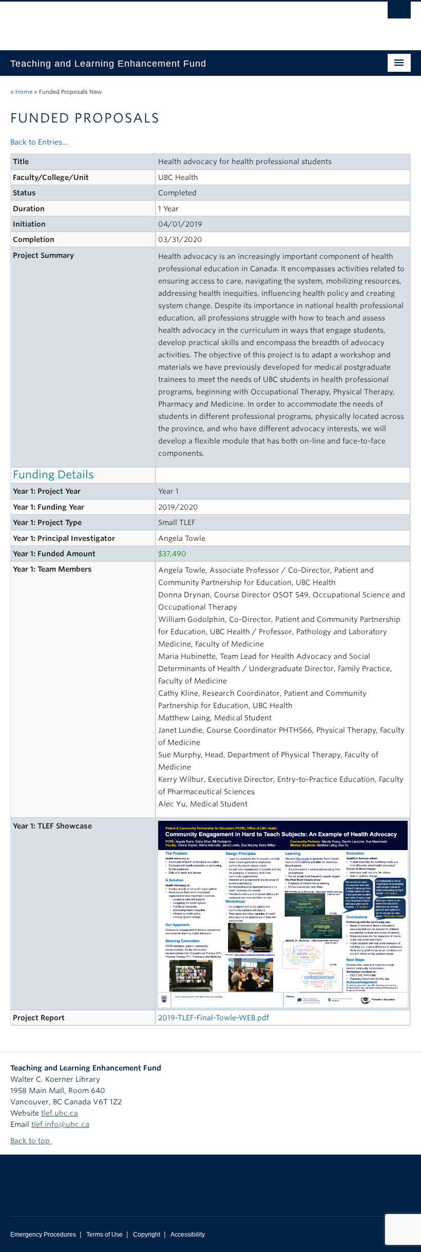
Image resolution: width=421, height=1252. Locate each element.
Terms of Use (104, 1234)
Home (23, 91)
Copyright (146, 1234)
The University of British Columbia (180, 21)
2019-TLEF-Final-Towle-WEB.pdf (213, 1018)
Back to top (31, 1141)
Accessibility (187, 1234)
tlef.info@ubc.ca (60, 1124)
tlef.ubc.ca (59, 1113)
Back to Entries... (39, 142)
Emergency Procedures (43, 1234)
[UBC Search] (399, 13)
